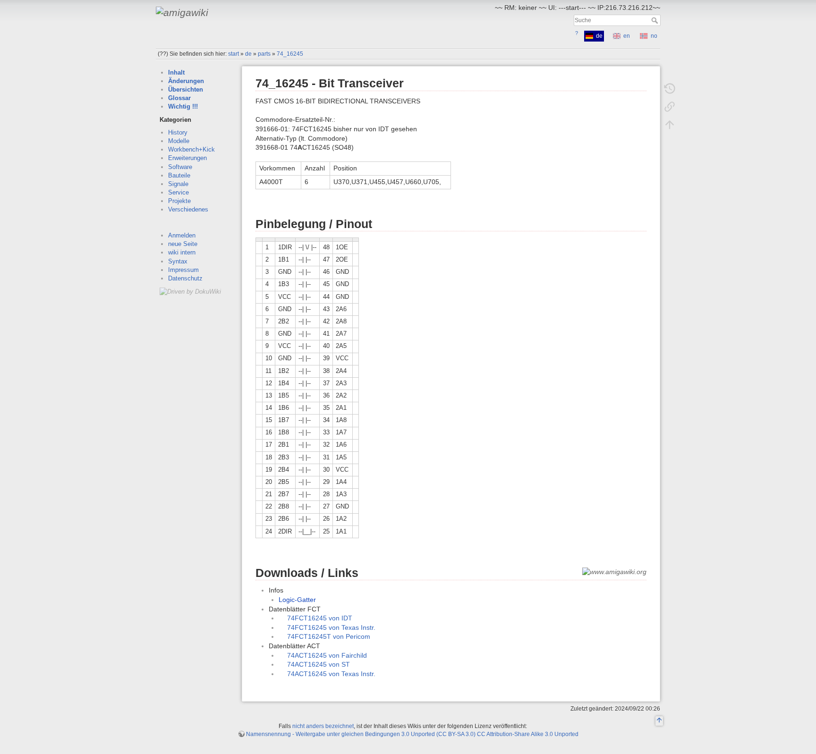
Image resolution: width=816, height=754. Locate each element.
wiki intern (182, 252)
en (626, 36)
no (654, 36)
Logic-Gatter (297, 599)
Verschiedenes (188, 209)
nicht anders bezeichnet (323, 726)
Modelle (178, 140)
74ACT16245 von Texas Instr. (331, 674)
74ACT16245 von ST (318, 664)
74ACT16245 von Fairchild (327, 655)
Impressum (183, 269)
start (233, 54)
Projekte (179, 200)
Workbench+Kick (191, 149)
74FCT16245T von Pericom (328, 636)
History (177, 132)
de (248, 54)
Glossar (179, 98)
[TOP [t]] (659, 721)
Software (180, 166)
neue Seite (182, 243)
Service (178, 192)
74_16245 (290, 54)
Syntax (177, 261)
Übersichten (185, 89)
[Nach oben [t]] (669, 125)
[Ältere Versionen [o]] (669, 89)
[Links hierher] (669, 107)
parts (264, 54)
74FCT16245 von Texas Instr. (331, 627)
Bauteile (179, 175)
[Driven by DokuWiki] (190, 291)
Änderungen (186, 81)
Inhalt (176, 72)
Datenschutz (185, 278)
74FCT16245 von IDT (319, 618)
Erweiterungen (187, 157)
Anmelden (182, 235)
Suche (655, 20)
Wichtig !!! (183, 106)
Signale (178, 183)
